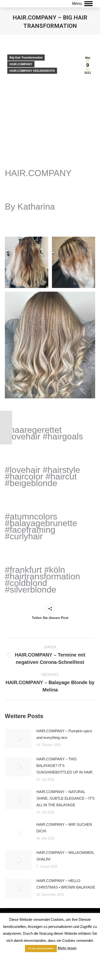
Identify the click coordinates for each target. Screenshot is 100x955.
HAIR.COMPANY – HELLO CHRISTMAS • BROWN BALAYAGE (65, 884)
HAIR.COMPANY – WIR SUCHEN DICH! (64, 827)
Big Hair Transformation (25, 57)
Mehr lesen (67, 948)
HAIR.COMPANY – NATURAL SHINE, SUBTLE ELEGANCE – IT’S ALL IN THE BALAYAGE (65, 798)
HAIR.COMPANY (20, 64)
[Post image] (18, 738)
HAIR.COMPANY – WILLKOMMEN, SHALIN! (65, 855)
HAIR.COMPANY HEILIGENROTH (32, 71)
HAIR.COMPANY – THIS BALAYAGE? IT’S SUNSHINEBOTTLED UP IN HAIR (64, 765)
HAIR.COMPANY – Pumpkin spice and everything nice (64, 734)
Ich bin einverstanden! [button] (41, 948)
